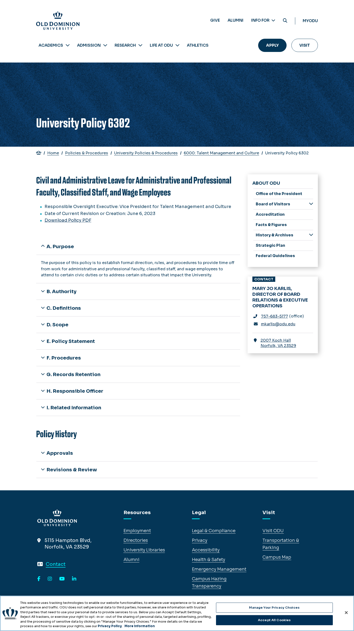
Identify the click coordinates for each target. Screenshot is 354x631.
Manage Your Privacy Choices (274, 608)
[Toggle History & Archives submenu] (311, 234)
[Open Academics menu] (68, 45)
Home (53, 153)
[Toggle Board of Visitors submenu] (311, 203)
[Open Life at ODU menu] (177, 45)
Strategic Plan (270, 245)
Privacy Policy (110, 626)
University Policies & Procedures (146, 153)
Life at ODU (161, 45)
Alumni (235, 20)
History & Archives (274, 235)
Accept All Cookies (274, 620)
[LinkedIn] (74, 579)
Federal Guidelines (275, 255)
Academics (51, 45)
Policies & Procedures (86, 153)
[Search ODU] (285, 20)
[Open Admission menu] (105, 45)
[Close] (346, 612)
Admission (89, 45)
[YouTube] (62, 579)
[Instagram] (50, 579)
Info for (260, 20)
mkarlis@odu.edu (278, 324)
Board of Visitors (273, 204)
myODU (310, 20)
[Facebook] (38, 579)
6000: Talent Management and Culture (221, 153)
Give (215, 20)
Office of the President (279, 193)
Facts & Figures (271, 224)
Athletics (198, 45)
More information (140, 626)
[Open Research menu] (140, 45)
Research (125, 45)
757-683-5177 (274, 316)
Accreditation (270, 214)
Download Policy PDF (68, 220)
